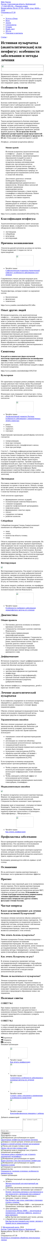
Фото (8, 21)
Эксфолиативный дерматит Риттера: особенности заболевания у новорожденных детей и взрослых (23, 418)
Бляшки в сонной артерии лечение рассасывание (20, 1144)
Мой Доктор (6, 2)
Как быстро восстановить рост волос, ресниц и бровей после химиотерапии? (24, 1222)
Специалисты (11, 25)
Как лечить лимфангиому (16, 832)
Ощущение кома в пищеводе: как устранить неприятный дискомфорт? (18, 1155)
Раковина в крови (8, 1165)
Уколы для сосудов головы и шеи (14, 1148)
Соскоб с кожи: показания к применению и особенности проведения (26, 1097)
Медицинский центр (11, 1227)
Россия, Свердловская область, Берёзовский (18, 4)
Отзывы (9, 27)
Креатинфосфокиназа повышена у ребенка (27, 1113)
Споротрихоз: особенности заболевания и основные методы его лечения (26, 1079)
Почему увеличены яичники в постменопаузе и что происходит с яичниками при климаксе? (24, 1193)
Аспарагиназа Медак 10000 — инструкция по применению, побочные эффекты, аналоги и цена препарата (24, 1213)
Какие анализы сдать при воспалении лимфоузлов (21, 1161)
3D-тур (8, 31)
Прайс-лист (10, 29)
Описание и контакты (14, 33)
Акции (8, 23)
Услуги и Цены (12, 18)
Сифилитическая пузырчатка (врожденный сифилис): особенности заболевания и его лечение (23, 272)
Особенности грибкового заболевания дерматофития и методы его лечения (21, 609)
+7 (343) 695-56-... (14, 6)
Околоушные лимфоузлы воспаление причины (19, 1140)
